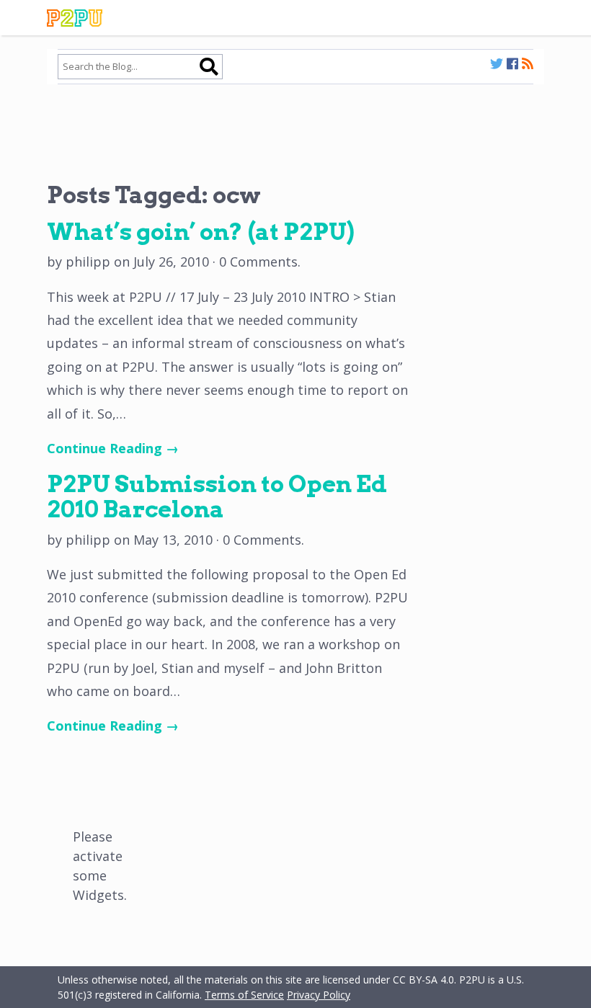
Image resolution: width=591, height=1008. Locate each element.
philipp (88, 261)
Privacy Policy (318, 995)
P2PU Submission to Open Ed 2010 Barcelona (217, 496)
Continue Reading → (113, 448)
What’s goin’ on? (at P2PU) (201, 232)
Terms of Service (244, 995)
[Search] (208, 66)
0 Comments (258, 261)
